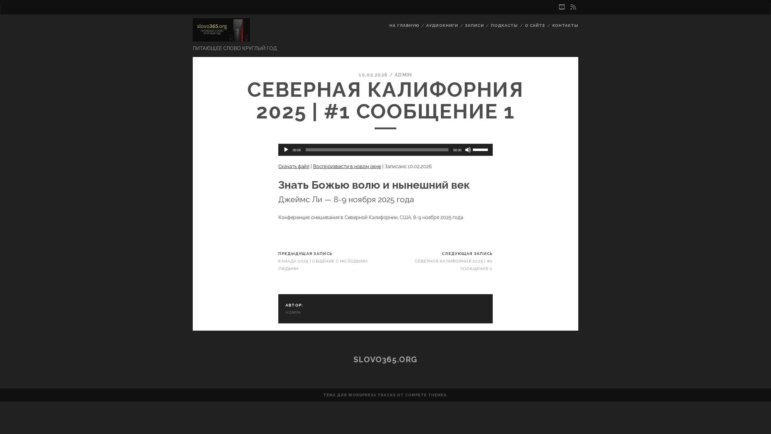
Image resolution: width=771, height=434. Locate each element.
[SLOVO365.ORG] (221, 38)
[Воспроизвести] (286, 150)
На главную (404, 25)
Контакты (565, 25)
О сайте (535, 25)
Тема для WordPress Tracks (359, 395)
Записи (474, 25)
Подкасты (504, 25)
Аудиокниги (442, 25)
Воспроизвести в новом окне (347, 166)
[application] (385, 150)
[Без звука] (468, 150)
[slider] (481, 149)
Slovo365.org (385, 359)
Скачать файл (293, 166)
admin (403, 75)
